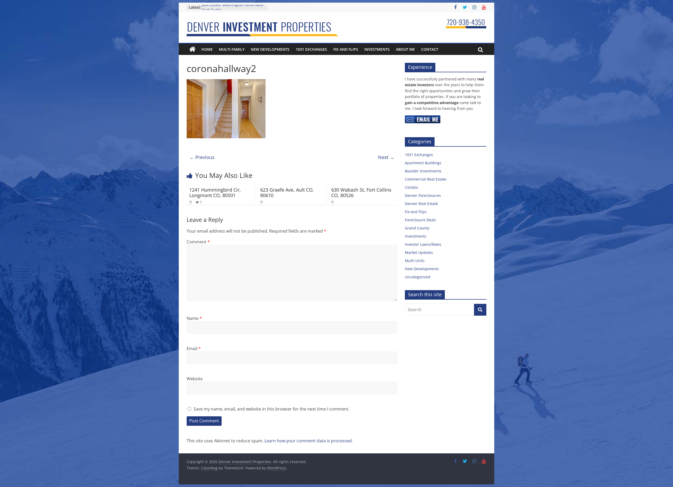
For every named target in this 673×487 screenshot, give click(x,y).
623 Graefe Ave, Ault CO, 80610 (287, 193)
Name (194, 318)
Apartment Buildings (423, 162)
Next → (386, 157)
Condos (411, 187)
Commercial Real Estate (425, 179)
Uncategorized (417, 276)
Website (195, 379)
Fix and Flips (345, 49)
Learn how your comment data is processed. (308, 441)
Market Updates (419, 252)
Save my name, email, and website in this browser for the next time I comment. (271, 409)
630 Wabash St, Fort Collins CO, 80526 (361, 193)
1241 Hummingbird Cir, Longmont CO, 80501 (215, 193)
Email (194, 348)
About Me (405, 49)
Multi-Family (231, 49)
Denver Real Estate (421, 203)
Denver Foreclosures (423, 195)
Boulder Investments (423, 170)
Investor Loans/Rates (423, 244)
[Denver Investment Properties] (192, 49)
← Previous (202, 157)
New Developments (270, 49)
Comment (198, 242)
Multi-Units (415, 260)
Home (207, 49)
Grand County (417, 227)
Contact (429, 49)
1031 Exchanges (311, 49)
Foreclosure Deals (420, 219)
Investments (377, 49)
